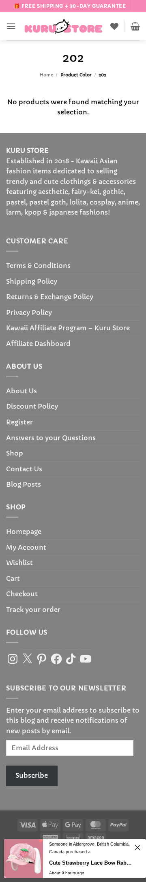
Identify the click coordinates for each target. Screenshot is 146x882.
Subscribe (31, 775)
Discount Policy (32, 406)
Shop (14, 453)
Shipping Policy (31, 281)
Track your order (33, 610)
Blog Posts (23, 484)
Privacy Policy (29, 312)
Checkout (22, 594)
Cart (13, 578)
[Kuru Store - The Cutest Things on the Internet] (63, 26)
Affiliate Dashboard (38, 344)
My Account (26, 547)
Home (46, 75)
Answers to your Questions (51, 438)
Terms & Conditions (38, 266)
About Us (21, 391)
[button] (11, 26)
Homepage (23, 532)
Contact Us (24, 469)
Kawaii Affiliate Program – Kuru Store (68, 328)
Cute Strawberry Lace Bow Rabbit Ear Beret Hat (90, 863)
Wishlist (19, 563)
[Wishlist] (114, 26)
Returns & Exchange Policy (49, 297)
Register (19, 422)
